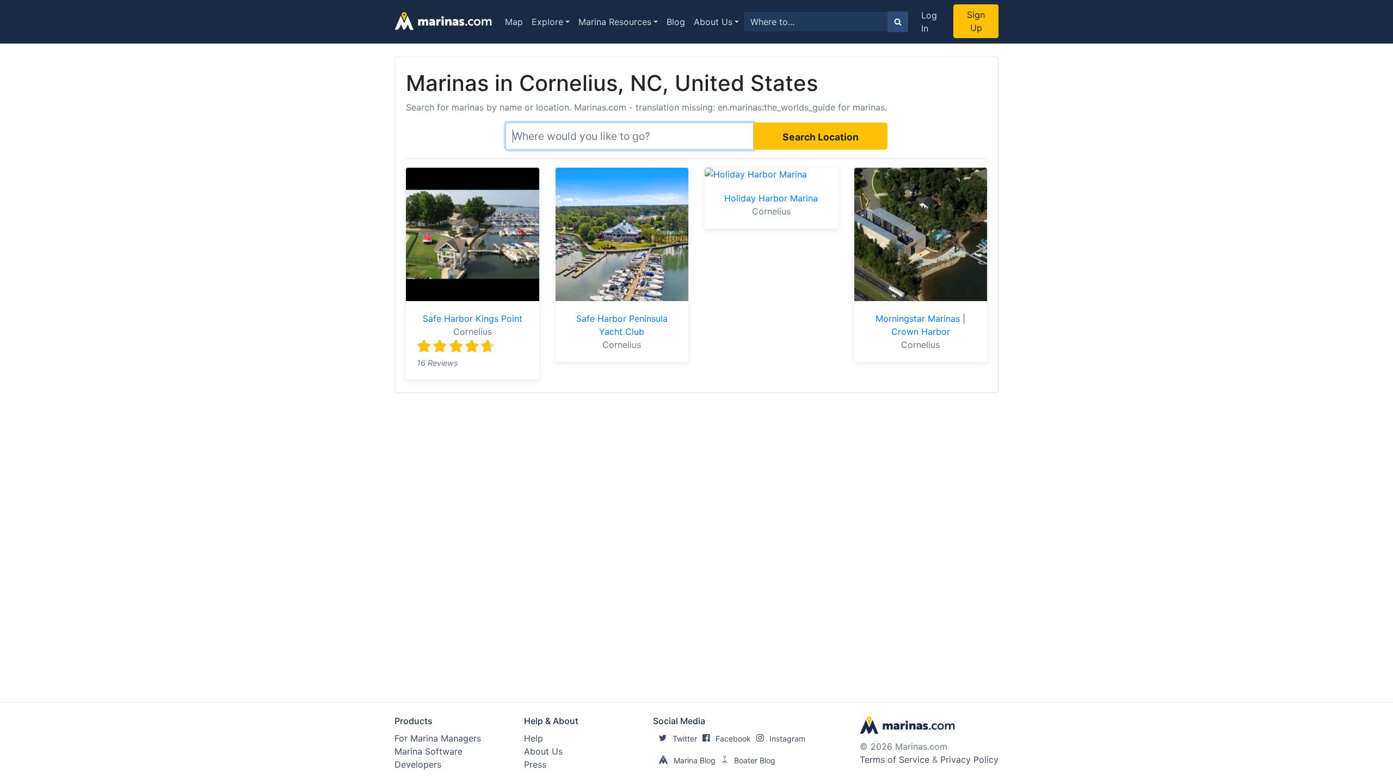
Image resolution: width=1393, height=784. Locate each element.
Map (514, 21)
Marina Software (429, 751)
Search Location (820, 137)
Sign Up (976, 21)
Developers (418, 764)
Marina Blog (695, 760)
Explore (547, 21)
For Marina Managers (438, 738)
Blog (676, 21)
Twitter (685, 738)
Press (535, 764)
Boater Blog (754, 760)
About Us (713, 21)
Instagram (787, 738)
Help (533, 738)
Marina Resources (614, 21)
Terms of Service (894, 759)
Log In (929, 22)
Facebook (733, 738)
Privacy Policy (969, 759)
